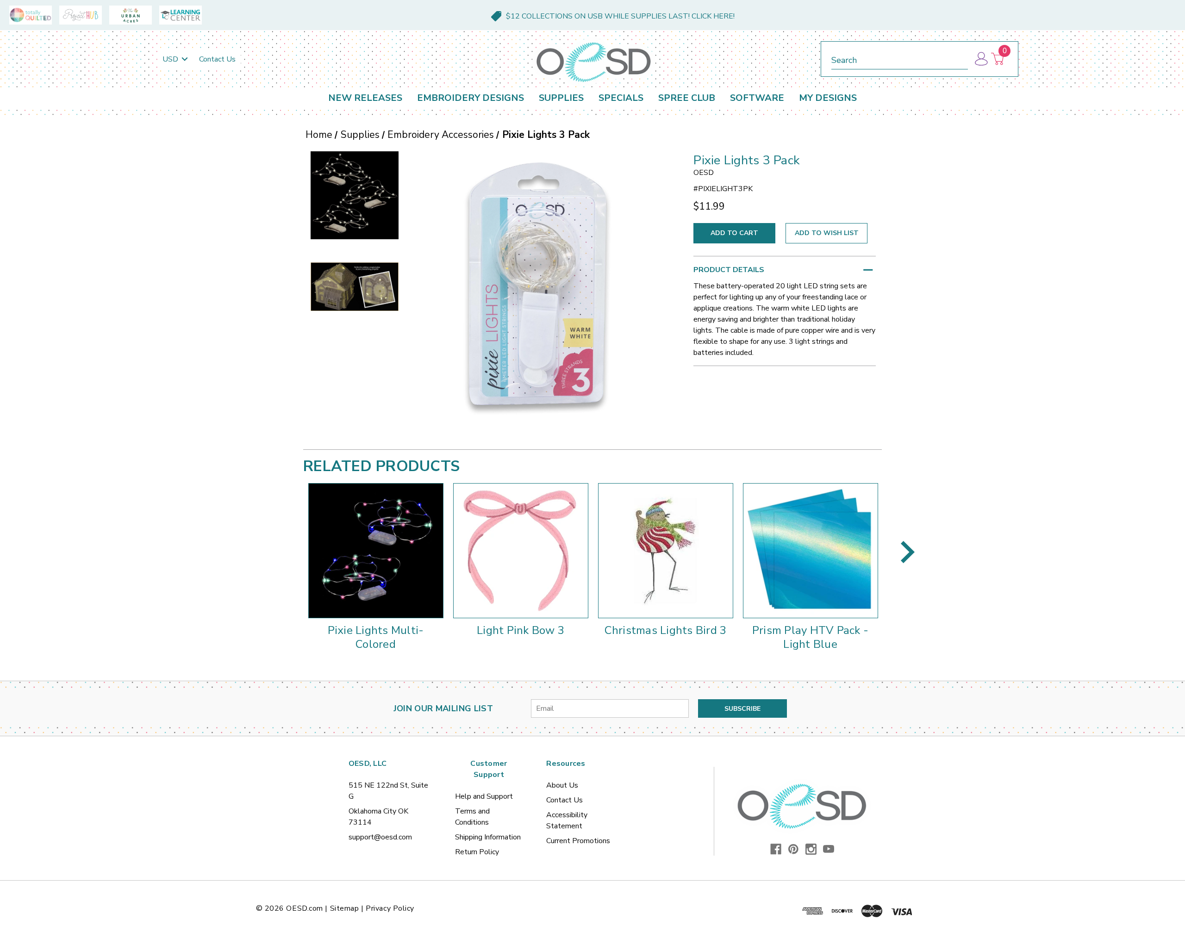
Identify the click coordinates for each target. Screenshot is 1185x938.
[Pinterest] (793, 849)
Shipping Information (488, 837)
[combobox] (899, 58)
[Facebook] (775, 849)
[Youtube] (828, 849)
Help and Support (484, 796)
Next (907, 552)
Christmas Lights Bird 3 (666, 630)
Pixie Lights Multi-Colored (376, 637)
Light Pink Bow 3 (520, 630)
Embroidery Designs (470, 98)
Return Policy (477, 852)
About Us (562, 785)
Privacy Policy (390, 908)
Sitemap (344, 908)
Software (757, 98)
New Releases (365, 98)
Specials (621, 98)
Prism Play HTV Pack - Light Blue (810, 637)
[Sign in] (981, 59)
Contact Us (217, 59)
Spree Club (686, 98)
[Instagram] (811, 849)
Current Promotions (578, 841)
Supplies (561, 98)
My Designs (828, 98)
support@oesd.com (380, 837)
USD (171, 59)
